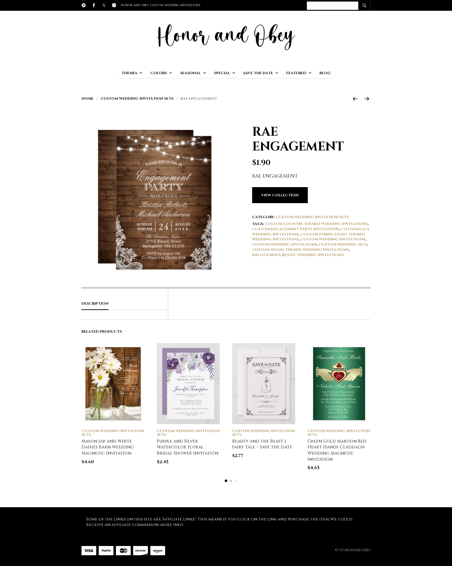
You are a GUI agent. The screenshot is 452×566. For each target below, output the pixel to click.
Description (95, 303)
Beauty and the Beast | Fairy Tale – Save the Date (262, 444)
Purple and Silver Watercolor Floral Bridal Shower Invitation (187, 447)
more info (171, 525)
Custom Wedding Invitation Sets (137, 98)
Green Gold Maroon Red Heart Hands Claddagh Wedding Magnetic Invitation (337, 450)
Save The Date (258, 72)
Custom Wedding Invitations (332, 239)
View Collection (280, 195)
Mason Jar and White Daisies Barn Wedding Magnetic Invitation (107, 447)
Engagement (266, 254)
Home (87, 98)
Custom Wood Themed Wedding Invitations (300, 249)
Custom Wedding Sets (343, 244)
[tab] (124, 303)
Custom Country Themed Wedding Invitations (316, 223)
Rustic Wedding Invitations (313, 254)
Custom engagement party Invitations (295, 229)
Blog (325, 72)
